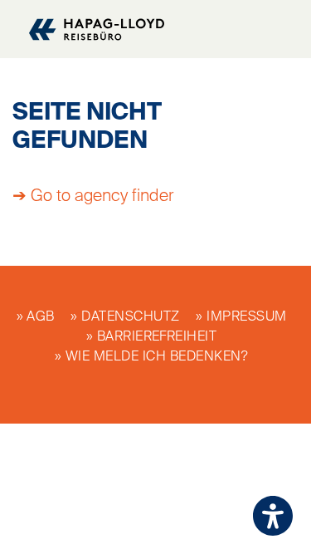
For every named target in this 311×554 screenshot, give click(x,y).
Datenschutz (130, 317)
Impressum (246, 317)
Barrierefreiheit (157, 337)
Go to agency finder (102, 197)
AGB (40, 317)
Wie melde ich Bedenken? (157, 357)
